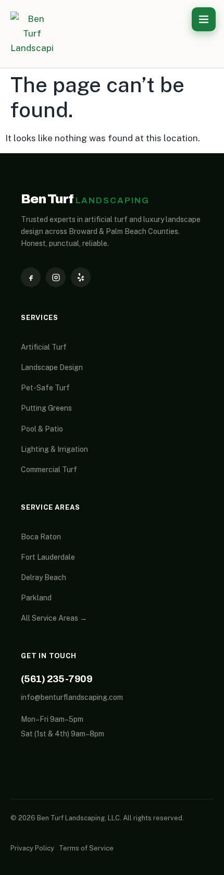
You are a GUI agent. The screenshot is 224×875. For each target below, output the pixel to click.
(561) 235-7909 (56, 678)
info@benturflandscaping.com (72, 697)
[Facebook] (31, 277)
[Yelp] (81, 277)
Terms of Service (86, 848)
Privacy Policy (32, 848)
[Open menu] (204, 19)
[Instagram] (56, 277)
